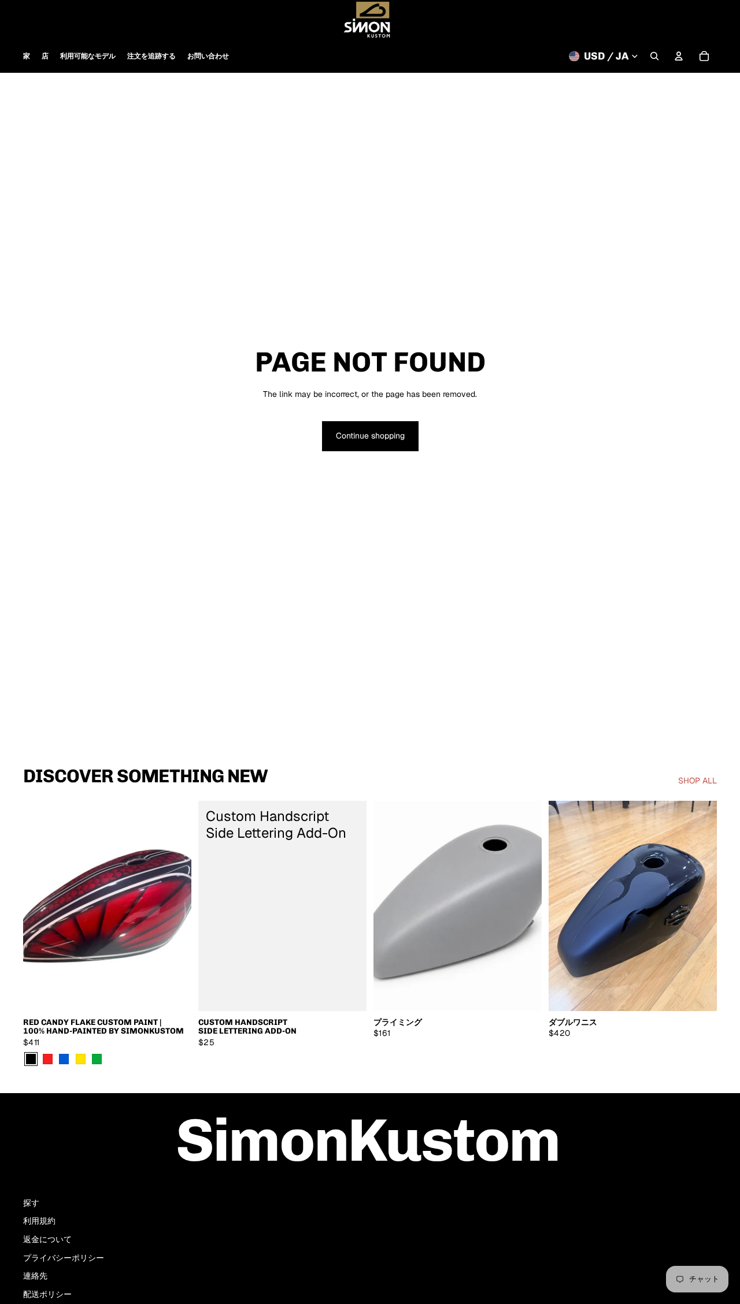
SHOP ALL (697, 780)
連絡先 (35, 1275)
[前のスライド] (40, 906)
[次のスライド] (174, 906)
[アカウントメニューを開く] (678, 56)
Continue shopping (370, 435)
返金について (47, 1239)
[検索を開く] (654, 56)
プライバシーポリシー (63, 1258)
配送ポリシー (47, 1294)
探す (31, 1203)
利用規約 (39, 1221)
